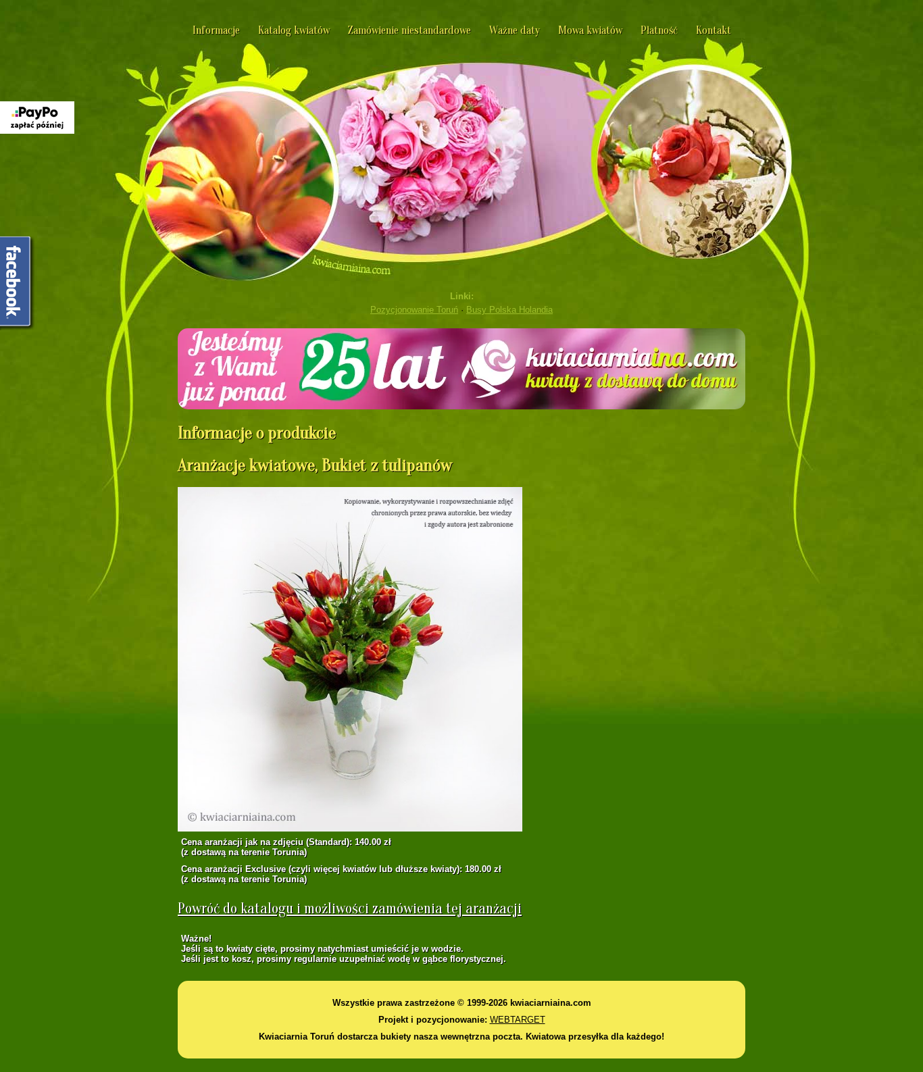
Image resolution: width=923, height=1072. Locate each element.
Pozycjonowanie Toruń (414, 310)
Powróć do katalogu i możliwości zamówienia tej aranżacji (350, 908)
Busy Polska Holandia (509, 310)
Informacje (216, 30)
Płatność (659, 30)
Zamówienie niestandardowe (409, 30)
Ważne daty (514, 30)
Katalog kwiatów (294, 30)
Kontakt (713, 30)
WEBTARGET (517, 1020)
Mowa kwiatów (590, 30)
